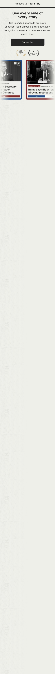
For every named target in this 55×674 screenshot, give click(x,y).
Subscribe (27, 42)
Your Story (34, 3)
